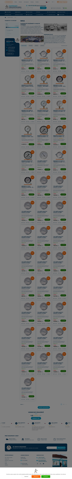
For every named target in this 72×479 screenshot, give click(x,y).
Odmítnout (36, 476)
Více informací (63, 474)
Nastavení (26, 476)
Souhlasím (45, 476)
